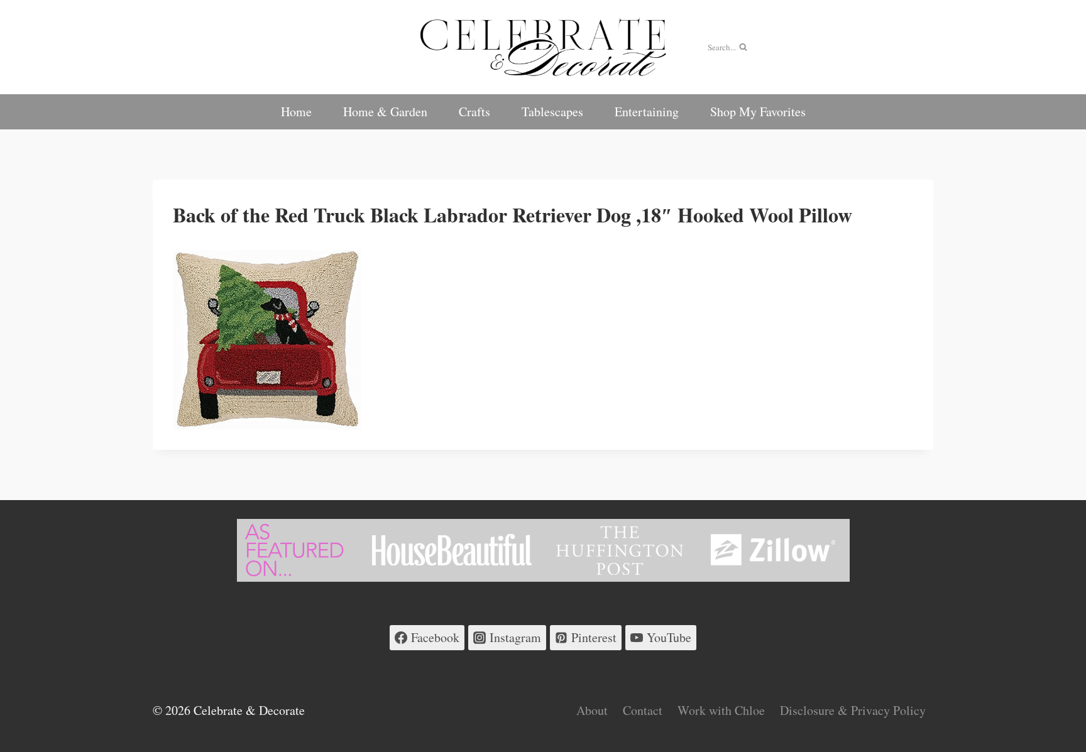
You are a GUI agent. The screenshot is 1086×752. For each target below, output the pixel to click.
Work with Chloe (721, 710)
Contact (642, 710)
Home (296, 111)
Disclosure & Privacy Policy (853, 710)
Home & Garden (385, 111)
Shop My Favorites (758, 111)
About (592, 710)
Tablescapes (552, 111)
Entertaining (647, 111)
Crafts (474, 111)
